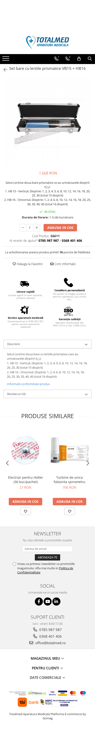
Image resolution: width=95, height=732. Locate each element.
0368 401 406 (50, 636)
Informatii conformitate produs (28, 384)
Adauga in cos (60, 227)
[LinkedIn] (56, 601)
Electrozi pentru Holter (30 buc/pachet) (25, 479)
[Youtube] (48, 601)
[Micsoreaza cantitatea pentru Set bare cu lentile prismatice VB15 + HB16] (22, 227)
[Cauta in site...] (90, 58)
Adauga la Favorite (29, 264)
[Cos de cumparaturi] (79, 58)
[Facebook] (39, 601)
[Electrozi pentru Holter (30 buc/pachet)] (25, 450)
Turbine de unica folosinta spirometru (69, 479)
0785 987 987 (50, 629)
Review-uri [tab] (16, 394)
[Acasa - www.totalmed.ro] (47, 42)
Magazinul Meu (46, 658)
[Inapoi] (3, 70)
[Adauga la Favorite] (25, 511)
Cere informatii (64, 264)
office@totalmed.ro (50, 642)
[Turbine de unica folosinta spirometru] (69, 450)
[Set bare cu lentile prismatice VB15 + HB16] (47, 122)
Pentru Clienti (46, 668)
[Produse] (6, 59)
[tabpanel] (47, 122)
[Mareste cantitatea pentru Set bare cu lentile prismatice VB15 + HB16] (36, 227)
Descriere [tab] (13, 344)
